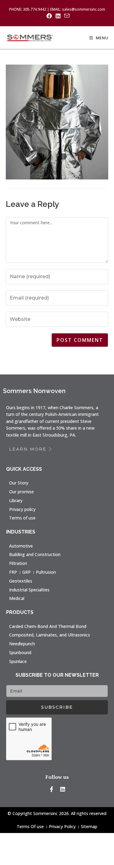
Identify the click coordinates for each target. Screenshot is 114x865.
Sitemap (89, 826)
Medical (16, 598)
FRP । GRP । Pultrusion (32, 572)
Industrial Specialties (29, 590)
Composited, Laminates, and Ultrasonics (49, 635)
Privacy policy (22, 509)
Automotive (21, 546)
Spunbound (20, 652)
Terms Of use (30, 826)
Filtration (18, 563)
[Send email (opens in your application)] (66, 16)
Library (15, 500)
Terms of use (22, 518)
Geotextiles (20, 581)
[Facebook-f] (51, 789)
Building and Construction (34, 554)
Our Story (18, 483)
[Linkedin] (62, 789)
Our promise (21, 492)
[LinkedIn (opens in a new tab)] (58, 16)
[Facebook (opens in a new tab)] (49, 16)
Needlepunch (22, 644)
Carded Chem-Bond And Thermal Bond (47, 626)
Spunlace (18, 661)
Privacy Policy (62, 826)
